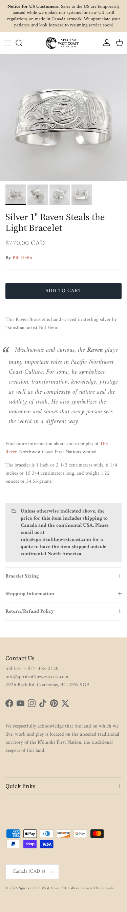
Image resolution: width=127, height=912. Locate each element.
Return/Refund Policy (29, 611)
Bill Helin (22, 258)
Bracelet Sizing (22, 576)
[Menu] (7, 43)
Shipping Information (29, 594)
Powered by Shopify (97, 888)
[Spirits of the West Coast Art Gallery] (64, 43)
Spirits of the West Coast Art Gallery (49, 888)
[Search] (22, 43)
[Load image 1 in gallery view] (63, 117)
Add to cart (63, 291)
